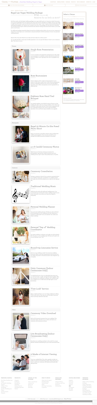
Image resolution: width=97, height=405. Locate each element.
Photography (15, 122)
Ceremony (14, 167)
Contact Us (31, 383)
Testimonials (45, 383)
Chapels (17, 380)
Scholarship (58, 386)
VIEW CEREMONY (81, 1)
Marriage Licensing (47, 386)
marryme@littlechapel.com (56, 398)
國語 (70, 386)
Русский (71, 388)
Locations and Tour (60, 383)
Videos (14, 309)
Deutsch (71, 383)
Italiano (71, 384)
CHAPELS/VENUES (61, 1)
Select (79, 24)
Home (12, 10)
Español (71, 390)
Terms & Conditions (58, 403)
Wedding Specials (19, 387)
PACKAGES (68, 1)
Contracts (44, 387)
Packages (17, 381)
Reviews (30, 386)
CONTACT (88, 1)
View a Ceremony (32, 381)
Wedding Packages (19, 10)
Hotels (16, 388)
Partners (57, 384)
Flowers (14, 46)
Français (71, 381)
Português (71, 387)
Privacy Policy (50, 403)
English (71, 380)
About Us (30, 384)
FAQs (43, 384)
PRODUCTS (73, 1)
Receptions (53, 1)
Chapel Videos (59, 381)
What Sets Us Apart (47, 380)
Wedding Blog (45, 381)
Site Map (30, 387)
